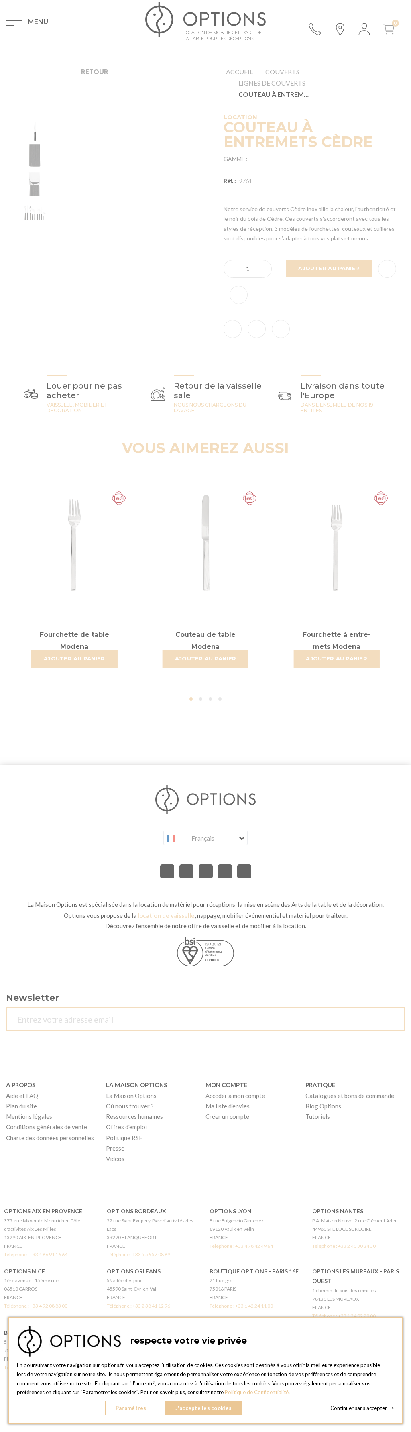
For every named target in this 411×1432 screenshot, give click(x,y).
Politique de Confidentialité (257, 1392)
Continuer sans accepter (362, 1408)
